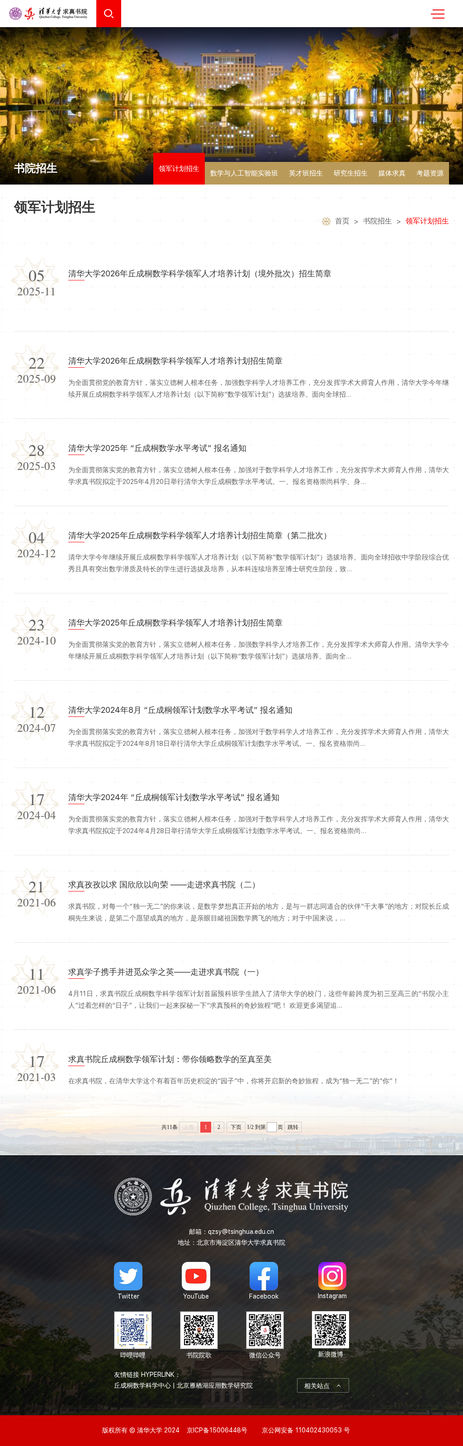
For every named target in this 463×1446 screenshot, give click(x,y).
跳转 (293, 1127)
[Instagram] (332, 1281)
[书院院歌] (199, 1335)
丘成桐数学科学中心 (142, 1385)
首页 (342, 221)
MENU (437, 13)
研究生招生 (351, 173)
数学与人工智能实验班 (244, 173)
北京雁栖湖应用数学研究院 (215, 1385)
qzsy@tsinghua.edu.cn (241, 1231)
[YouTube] (196, 1281)
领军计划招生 (179, 169)
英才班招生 (306, 173)
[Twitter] (128, 1281)
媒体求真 (392, 173)
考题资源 (430, 173)
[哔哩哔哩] (133, 1335)
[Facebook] (264, 1281)
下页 (236, 1127)
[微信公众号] (265, 1335)
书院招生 (377, 221)
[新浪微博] (330, 1335)
